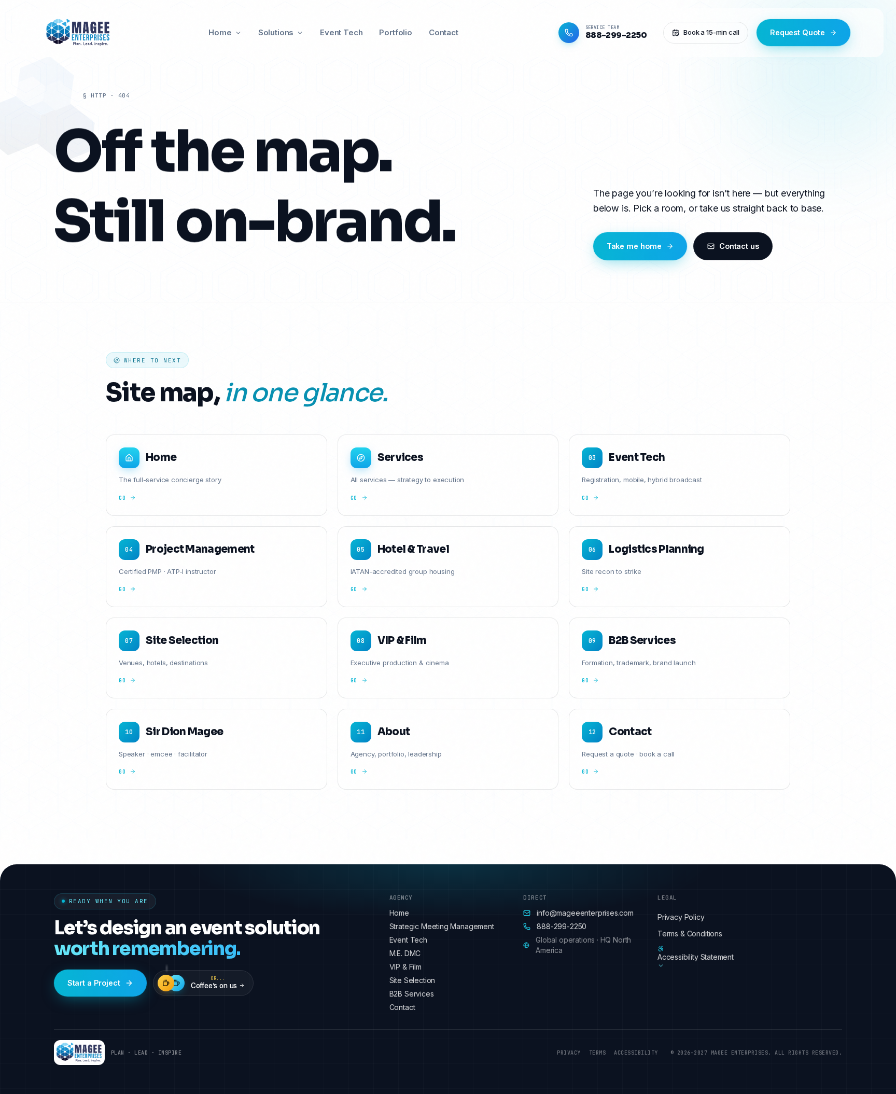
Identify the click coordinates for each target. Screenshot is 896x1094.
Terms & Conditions (689, 933)
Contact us (739, 246)
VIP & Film (405, 966)
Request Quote (797, 32)
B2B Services (411, 993)
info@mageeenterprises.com (585, 912)
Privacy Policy (681, 917)
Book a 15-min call (711, 32)
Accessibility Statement (695, 956)
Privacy (569, 1052)
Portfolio (395, 32)
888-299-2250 (561, 926)
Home (219, 32)
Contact (443, 32)
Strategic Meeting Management (441, 926)
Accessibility (636, 1052)
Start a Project (93, 982)
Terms (597, 1052)
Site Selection (412, 980)
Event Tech (341, 32)
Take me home (634, 246)
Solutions (275, 32)
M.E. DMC (405, 953)
